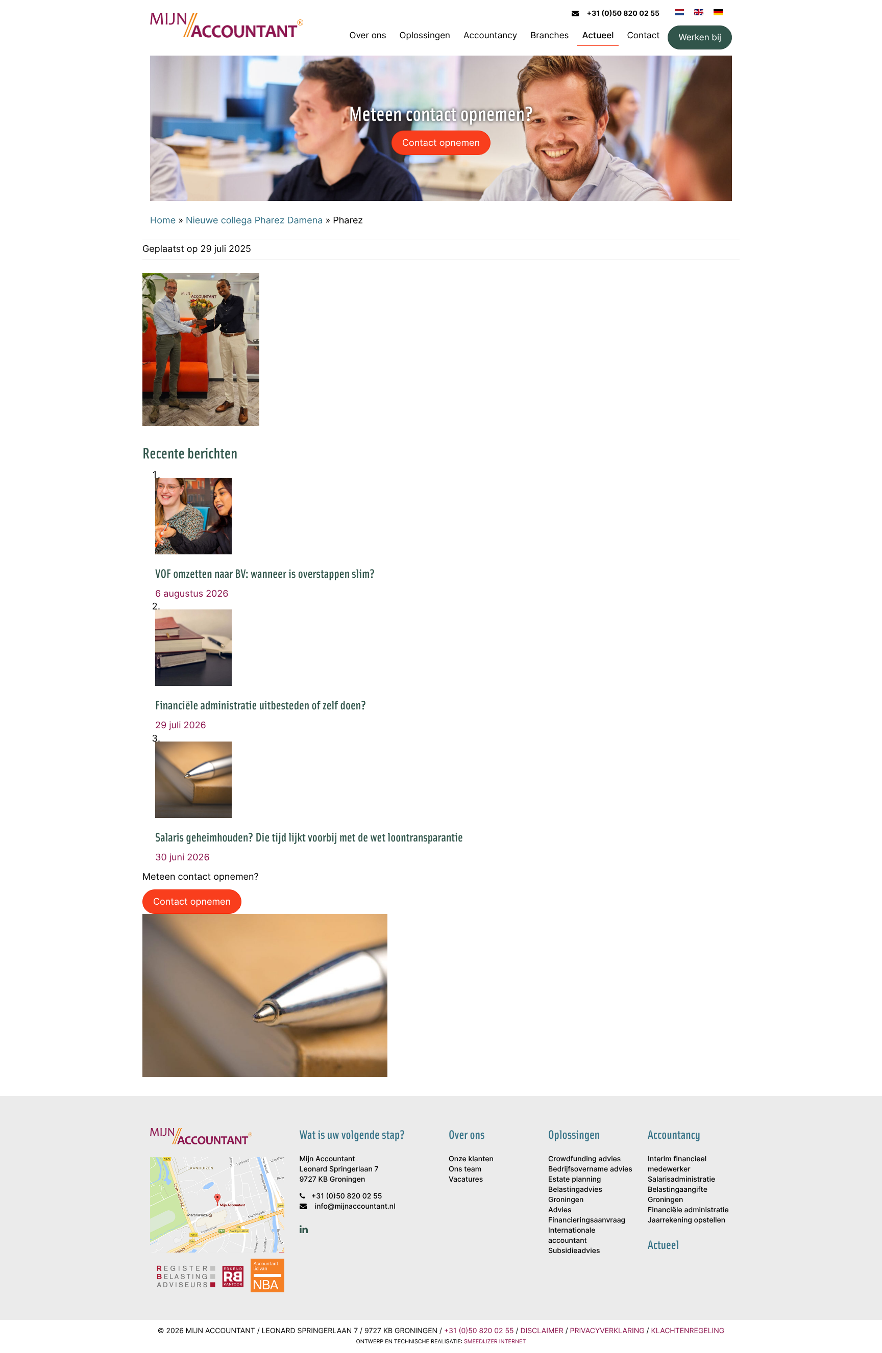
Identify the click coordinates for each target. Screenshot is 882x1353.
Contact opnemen (441, 142)
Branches (549, 35)
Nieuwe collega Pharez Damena (254, 219)
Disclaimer (541, 1331)
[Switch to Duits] (718, 11)
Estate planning (574, 1179)
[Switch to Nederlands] (679, 11)
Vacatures (466, 1179)
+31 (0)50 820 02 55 (623, 13)
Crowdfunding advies (584, 1159)
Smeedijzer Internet (495, 1341)
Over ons (368, 35)
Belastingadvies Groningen (575, 1195)
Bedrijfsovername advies (590, 1169)
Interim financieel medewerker (677, 1164)
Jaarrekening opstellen (686, 1220)
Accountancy (490, 35)
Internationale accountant (571, 1235)
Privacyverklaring (607, 1331)
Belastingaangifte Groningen (677, 1195)
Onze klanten (471, 1159)
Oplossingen (425, 35)
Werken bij (699, 37)
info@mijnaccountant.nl (355, 1206)
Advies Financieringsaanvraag (586, 1215)
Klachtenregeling (688, 1331)
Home (163, 219)
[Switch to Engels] (698, 11)
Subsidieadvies (574, 1251)
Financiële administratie (688, 1210)
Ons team (465, 1169)
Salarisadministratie (681, 1179)
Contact (643, 35)
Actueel (598, 35)
